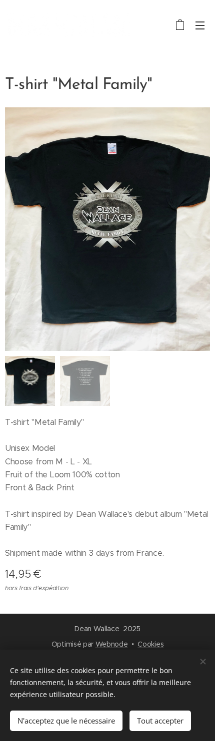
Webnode (112, 644)
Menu (200, 25)
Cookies (151, 644)
